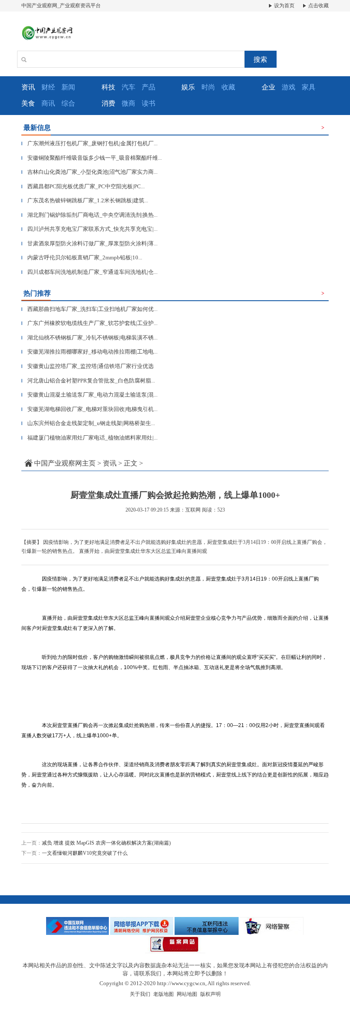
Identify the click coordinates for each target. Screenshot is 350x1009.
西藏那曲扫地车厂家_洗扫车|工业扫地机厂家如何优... (89, 309)
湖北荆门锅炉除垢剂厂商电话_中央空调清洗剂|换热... (89, 215)
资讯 (110, 463)
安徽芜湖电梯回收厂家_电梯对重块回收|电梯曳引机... (89, 409)
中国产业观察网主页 (65, 463)
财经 (48, 87)
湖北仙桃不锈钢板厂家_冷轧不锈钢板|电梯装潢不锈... (89, 337)
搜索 (260, 59)
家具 (308, 87)
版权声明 (210, 994)
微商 (128, 103)
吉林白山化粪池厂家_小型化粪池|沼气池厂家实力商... (89, 172)
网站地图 (187, 994)
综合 (68, 103)
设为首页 (284, 6)
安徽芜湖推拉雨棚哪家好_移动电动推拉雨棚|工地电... (89, 351)
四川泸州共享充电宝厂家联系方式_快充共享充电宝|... (89, 229)
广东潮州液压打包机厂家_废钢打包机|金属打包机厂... (89, 143)
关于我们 (140, 994)
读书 (148, 103)
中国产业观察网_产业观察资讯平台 (61, 6)
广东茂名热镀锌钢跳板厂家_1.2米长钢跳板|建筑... (84, 200)
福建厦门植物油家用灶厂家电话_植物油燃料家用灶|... (89, 437)
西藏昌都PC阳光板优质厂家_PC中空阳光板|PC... (83, 186)
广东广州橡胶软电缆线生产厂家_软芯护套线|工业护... (89, 323)
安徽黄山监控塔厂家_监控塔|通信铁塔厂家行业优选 (87, 366)
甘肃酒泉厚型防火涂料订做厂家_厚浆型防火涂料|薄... (89, 243)
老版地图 (163, 994)
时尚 (208, 87)
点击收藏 (318, 6)
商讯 (48, 103)
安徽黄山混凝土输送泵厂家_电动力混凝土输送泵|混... (89, 394)
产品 (148, 87)
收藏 (228, 87)
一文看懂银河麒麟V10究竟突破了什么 (85, 853)
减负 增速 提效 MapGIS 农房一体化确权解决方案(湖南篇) (106, 843)
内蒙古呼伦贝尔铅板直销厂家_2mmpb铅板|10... (81, 257)
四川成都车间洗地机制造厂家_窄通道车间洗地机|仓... (89, 272)
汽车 (128, 87)
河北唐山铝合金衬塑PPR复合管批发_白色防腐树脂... (88, 380)
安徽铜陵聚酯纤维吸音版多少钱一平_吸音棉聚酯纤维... (91, 158)
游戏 (288, 87)
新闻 (68, 87)
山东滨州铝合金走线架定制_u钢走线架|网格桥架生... (88, 423)
